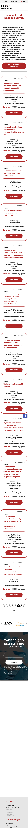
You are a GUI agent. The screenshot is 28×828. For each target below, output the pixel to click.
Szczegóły (14, 113)
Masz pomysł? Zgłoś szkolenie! (14, 66)
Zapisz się (14, 662)
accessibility (25, 415)
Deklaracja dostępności (11, 815)
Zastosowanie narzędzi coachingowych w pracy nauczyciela (13, 213)
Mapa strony (11, 812)
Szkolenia (10, 823)
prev (2, 624)
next (26, 624)
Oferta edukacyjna (13, 807)
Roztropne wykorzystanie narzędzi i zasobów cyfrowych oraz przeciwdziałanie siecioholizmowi (14, 299)
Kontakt (9, 810)
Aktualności (10, 805)
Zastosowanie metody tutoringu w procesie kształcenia (12, 173)
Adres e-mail (9, 652)
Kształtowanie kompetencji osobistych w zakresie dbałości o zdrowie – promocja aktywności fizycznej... (13, 472)
